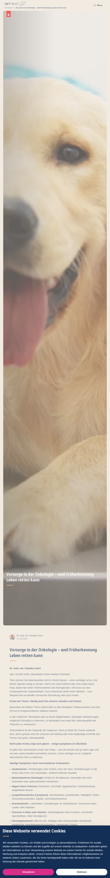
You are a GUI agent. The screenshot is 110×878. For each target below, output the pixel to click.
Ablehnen (82, 872)
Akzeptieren (28, 872)
